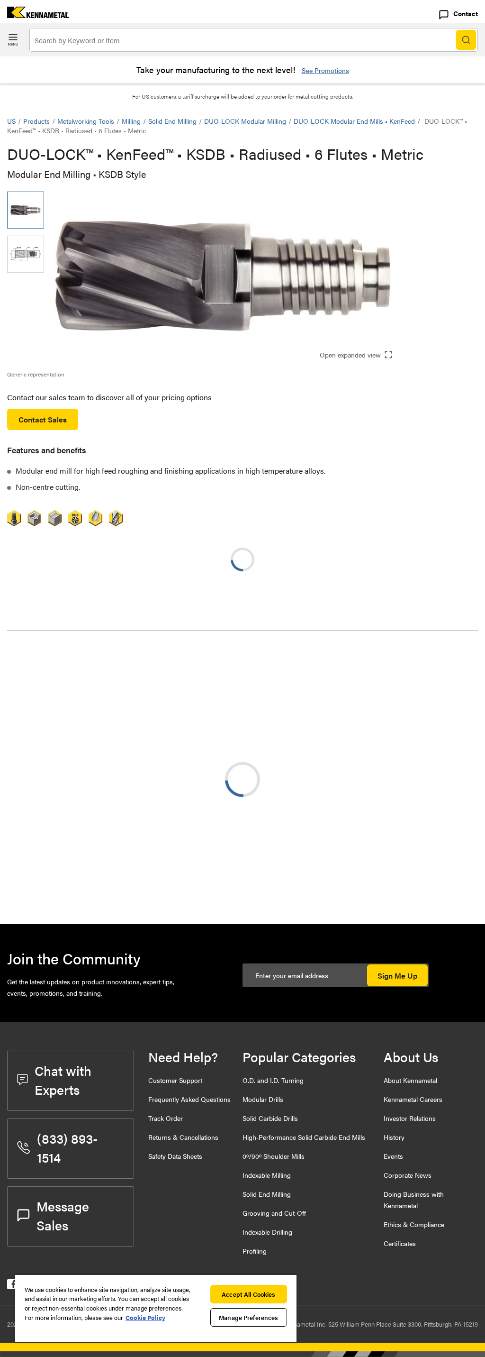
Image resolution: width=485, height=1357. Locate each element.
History (394, 1137)
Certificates (400, 1243)
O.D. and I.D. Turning (273, 1080)
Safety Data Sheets (175, 1156)
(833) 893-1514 (67, 1147)
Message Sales (62, 1215)
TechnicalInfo (47, 666)
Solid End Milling (172, 121)
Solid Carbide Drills (270, 1118)
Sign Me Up (397, 975)
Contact (465, 13)
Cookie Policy (145, 1317)
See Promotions (325, 70)
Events (393, 1156)
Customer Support (175, 1080)
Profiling (254, 1251)
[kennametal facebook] (12, 1286)
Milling (131, 121)
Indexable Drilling (267, 1232)
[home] (34, 14)
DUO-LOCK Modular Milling (245, 121)
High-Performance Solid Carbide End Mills (303, 1137)
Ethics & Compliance (414, 1224)
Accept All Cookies (248, 1294)
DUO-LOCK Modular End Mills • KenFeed (354, 121)
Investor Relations (410, 1118)
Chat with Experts (63, 1080)
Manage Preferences (248, 1317)
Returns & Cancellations (183, 1137)
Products (36, 121)
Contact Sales (42, 419)
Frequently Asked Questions (189, 1099)
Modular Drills (262, 1099)
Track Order (165, 1118)
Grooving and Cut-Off (274, 1213)
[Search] (466, 40)
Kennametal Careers (413, 1099)
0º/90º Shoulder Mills (273, 1156)
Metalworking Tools (85, 121)
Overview (41, 655)
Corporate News (407, 1175)
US (11, 121)
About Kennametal (410, 1080)
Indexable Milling (266, 1175)
